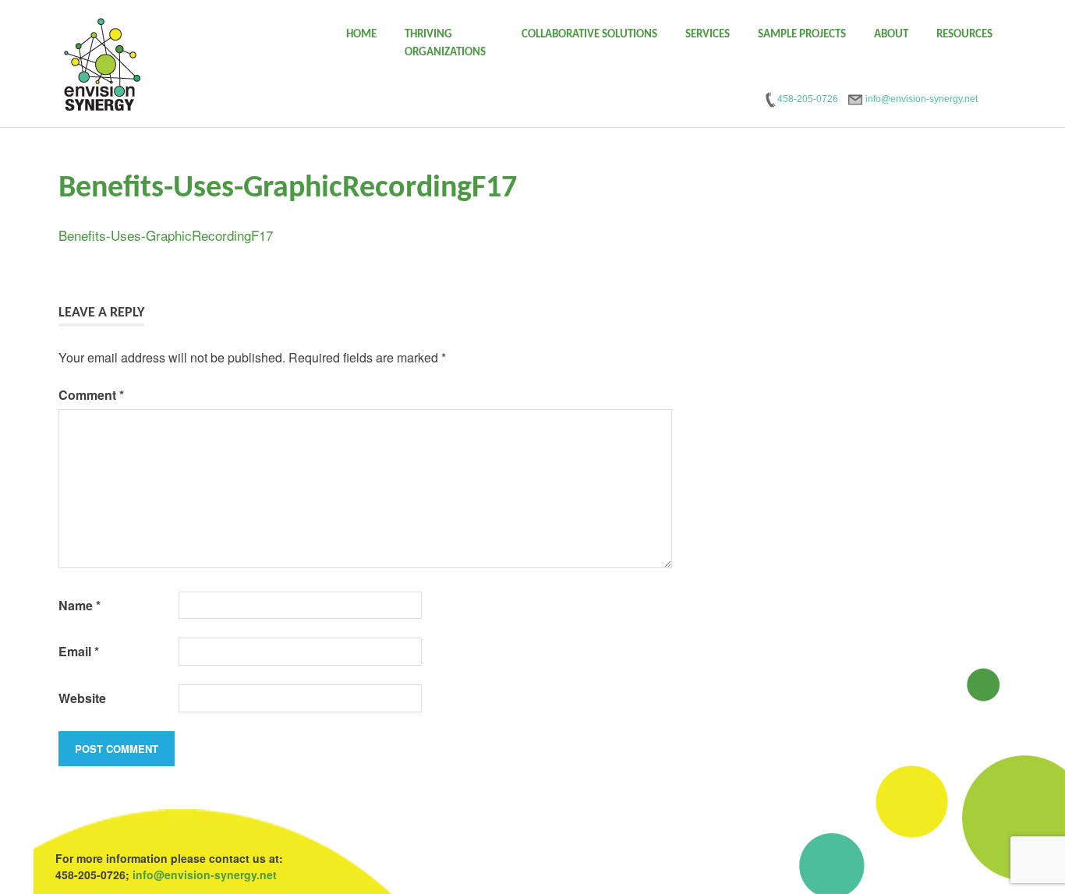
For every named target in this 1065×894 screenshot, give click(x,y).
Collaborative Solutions (589, 35)
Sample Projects (802, 35)
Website (82, 698)
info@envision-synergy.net (205, 874)
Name (79, 605)
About (891, 35)
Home (361, 35)
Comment (91, 395)
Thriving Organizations (445, 43)
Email (78, 651)
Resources (964, 35)
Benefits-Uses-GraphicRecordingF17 (165, 235)
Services (707, 35)
